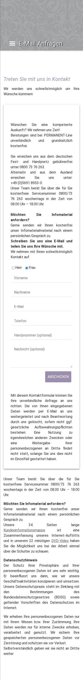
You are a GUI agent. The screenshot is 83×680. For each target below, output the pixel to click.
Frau (32, 267)
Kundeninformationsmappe (24, 530)
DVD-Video (60, 541)
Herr (18, 267)
